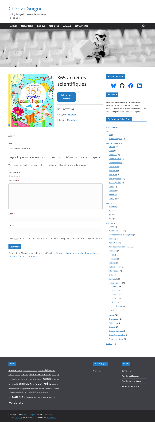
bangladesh (41, 371)
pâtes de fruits (28, 397)
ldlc (49, 378)
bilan (48, 370)
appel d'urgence (28, 371)
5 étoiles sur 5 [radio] (20, 176)
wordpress (15, 402)
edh (58, 375)
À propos (97, 371)
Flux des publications (130, 376)
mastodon (55, 384)
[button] (50, 78)
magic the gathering (37, 383)
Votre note (14, 172)
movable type (21, 388)
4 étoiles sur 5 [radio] (17, 176)
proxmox (15, 396)
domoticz (34, 374)
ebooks (54, 375)
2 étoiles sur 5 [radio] (12, 176)
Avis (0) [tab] (11, 135)
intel (44, 378)
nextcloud (35, 388)
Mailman (67, 26)
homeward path (26, 379)
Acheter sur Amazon (66, 97)
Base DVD (41, 26)
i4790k (34, 379)
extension (11, 379)
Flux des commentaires (131, 381)
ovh (51, 388)
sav (48, 397)
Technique (54, 26)
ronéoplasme (37, 397)
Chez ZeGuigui (24, 8)
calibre (53, 371)
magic (19, 383)
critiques (17, 375)
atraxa (35, 371)
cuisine (24, 374)
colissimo (11, 375)
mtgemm (29, 388)
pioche (30, 392)
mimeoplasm (12, 388)
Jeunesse (72, 114)
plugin (34, 392)
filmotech (18, 379)
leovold (53, 379)
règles (44, 397)
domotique (45, 374)
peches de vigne (22, 392)
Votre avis (13, 180)
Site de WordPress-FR (130, 386)
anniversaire (15, 370)
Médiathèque (27, 26)
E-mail (12, 225)
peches (14, 392)
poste (38, 392)
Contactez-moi (82, 26)
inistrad (39, 379)
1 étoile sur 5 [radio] (9, 176)
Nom (11, 213)
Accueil (13, 26)
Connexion (126, 371)
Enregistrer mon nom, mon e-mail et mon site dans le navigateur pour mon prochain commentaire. (56, 238)
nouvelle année (44, 388)
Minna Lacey (72, 120)
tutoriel (52, 397)
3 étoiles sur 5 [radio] (15, 176)
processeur (44, 392)
